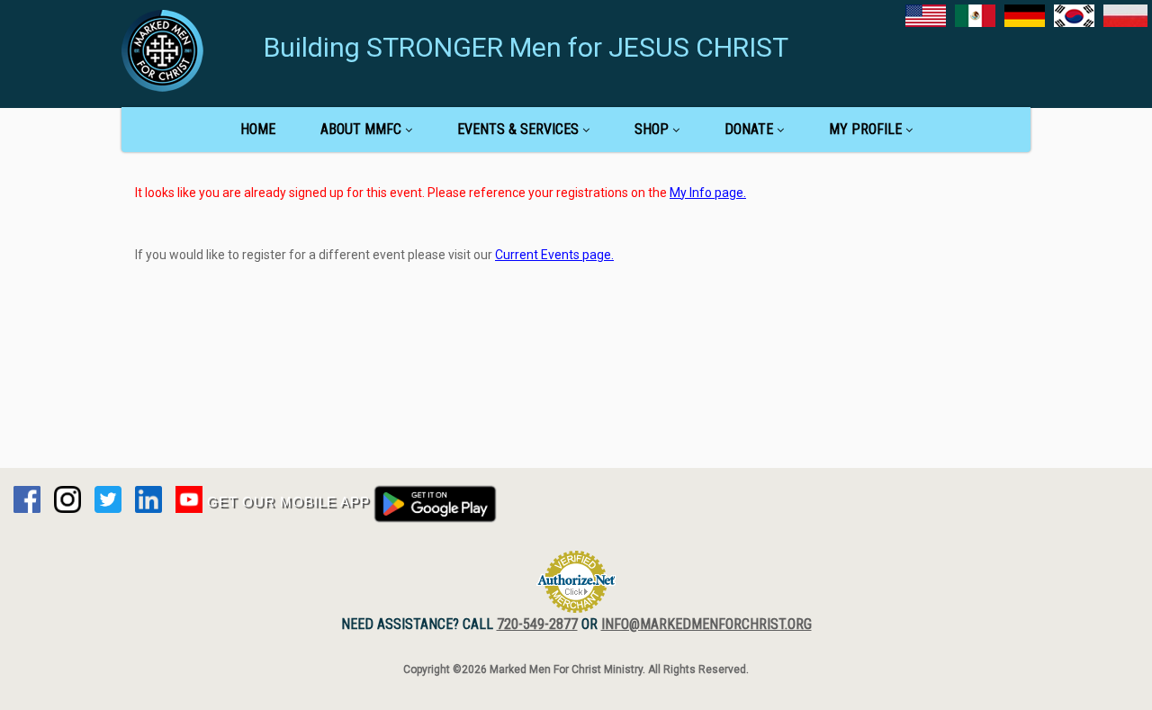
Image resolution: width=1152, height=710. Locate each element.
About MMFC (360, 129)
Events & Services (518, 129)
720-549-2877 (537, 624)
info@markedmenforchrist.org (706, 624)
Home (257, 129)
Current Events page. (554, 254)
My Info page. (708, 192)
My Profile (865, 129)
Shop (651, 129)
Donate (748, 129)
